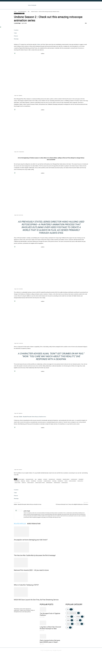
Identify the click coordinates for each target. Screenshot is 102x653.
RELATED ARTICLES (20, 523)
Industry (36, 7)
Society (58, 7)
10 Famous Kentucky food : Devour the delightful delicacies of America (72, 504)
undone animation (72, 480)
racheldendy (33, 480)
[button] (86, 3)
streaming (54, 480)
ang (35, 479)
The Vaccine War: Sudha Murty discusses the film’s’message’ (35, 555)
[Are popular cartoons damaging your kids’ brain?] (51, 531)
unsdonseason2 (64, 482)
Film (28, 11)
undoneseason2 (57, 482)
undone (66, 480)
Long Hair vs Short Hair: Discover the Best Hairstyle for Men (50, 627)
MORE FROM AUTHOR (33, 523)
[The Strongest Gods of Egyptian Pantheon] (51, 609)
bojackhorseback (66, 479)
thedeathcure (60, 480)
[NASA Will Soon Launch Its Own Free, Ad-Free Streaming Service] (51, 592)
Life (53, 7)
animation (45, 479)
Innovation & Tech (45, 7)
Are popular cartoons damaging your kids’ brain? (31, 540)
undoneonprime (49, 482)
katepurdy (23, 480)
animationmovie (52, 479)
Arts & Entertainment (22, 11)
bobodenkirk (58, 479)
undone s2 (24, 482)
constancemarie (74, 479)
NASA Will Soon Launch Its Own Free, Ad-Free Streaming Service (36, 600)
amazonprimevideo (29, 479)
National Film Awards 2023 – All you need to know (31, 570)
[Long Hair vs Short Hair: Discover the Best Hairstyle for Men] (51, 623)
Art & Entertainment (26, 7)
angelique (40, 479)
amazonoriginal (21, 479)
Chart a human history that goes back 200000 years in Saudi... (50, 641)
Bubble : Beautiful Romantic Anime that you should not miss (32, 416)
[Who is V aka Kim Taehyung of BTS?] (51, 577)
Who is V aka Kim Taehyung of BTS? (26, 585)
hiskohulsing (17, 480)
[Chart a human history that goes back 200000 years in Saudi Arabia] (51, 636)
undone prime (80, 480)
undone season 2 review (40, 482)
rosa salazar (39, 480)
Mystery (27, 480)
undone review (17, 482)
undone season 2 (30, 482)
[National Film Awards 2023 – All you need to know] (51, 562)
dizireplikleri (81, 479)
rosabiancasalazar (47, 480)
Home (16, 7)
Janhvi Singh (17, 23)
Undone (38, 44)
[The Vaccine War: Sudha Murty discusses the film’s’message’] (51, 547)
